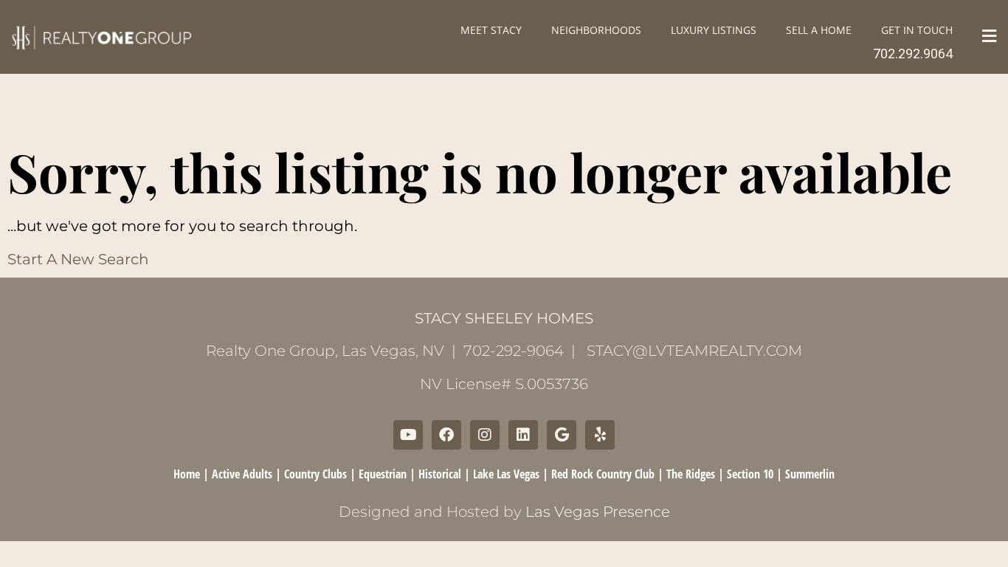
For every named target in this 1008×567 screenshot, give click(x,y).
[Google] (561, 435)
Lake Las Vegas (506, 474)
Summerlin (810, 474)
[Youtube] (408, 435)
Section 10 (750, 474)
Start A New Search (78, 259)
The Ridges (690, 474)
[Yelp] (600, 435)
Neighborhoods (596, 30)
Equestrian (383, 474)
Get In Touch (917, 30)
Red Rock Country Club (603, 474)
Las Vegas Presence (597, 511)
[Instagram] (485, 435)
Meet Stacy (491, 30)
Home (186, 474)
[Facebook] (446, 435)
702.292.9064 (913, 53)
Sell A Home (819, 30)
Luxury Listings (713, 30)
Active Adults (242, 474)
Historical (439, 474)
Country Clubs (315, 474)
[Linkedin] (523, 435)
